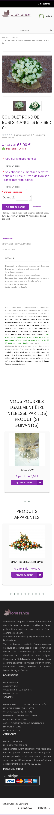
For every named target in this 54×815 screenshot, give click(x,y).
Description (7, 238)
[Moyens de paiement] (27, 780)
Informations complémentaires (16, 244)
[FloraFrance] (27, 13)
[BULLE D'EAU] (26, 449)
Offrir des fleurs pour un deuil (17, 712)
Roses (15, 37)
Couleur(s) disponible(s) (19, 158)
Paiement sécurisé (11, 693)
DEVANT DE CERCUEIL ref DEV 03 (27, 562)
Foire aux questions (12, 730)
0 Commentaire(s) (22, 134)
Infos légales (25, 807)
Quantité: (9, 197)
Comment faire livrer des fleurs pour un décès (24, 704)
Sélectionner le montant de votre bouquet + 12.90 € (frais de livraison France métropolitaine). (26, 175)
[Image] (27, 612)
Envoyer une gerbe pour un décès (18, 708)
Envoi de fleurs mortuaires (15, 719)
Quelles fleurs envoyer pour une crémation (23, 723)
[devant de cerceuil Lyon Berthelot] (27, 541)
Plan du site (43, 807)
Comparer (36, 206)
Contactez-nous (10, 686)
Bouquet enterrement (13, 741)
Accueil (5, 37)
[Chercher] (51, 30)
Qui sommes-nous (11, 682)
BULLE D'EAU (27, 469)
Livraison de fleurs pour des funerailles (21, 715)
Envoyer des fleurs (12, 727)
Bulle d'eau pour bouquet (15, 745)
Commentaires (8, 249)
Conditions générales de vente (17, 690)
